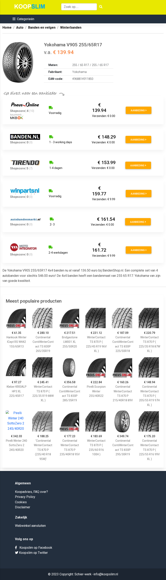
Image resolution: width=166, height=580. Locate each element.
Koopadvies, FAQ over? (31, 492)
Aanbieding (138, 110)
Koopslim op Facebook (34, 548)
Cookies (21, 502)
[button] (23, 19)
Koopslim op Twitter (33, 553)
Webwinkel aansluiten (30, 526)
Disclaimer (22, 507)
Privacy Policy (25, 497)
